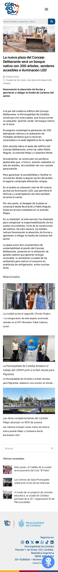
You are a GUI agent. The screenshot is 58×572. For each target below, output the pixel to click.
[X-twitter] (32, 542)
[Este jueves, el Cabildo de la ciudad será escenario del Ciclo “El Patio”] (7, 469)
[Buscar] (29, 448)
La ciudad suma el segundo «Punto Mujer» (27, 313)
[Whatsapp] (42, 542)
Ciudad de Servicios (16, 80)
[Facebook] (27, 542)
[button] (46, 9)
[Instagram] (22, 542)
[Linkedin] (52, 542)
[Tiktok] (47, 542)
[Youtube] (37, 542)
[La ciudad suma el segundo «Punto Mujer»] (29, 296)
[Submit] (52, 448)
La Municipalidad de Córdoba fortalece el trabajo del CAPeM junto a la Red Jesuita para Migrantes (28, 370)
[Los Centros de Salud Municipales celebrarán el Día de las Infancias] (7, 482)
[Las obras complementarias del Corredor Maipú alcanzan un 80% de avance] (29, 401)
